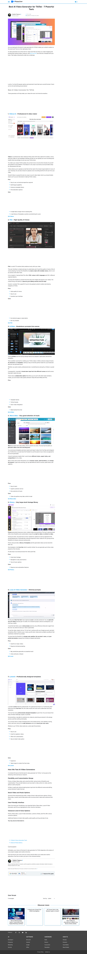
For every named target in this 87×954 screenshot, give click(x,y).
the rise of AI (33, 53)
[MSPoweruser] (17, 2)
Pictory (12, 502)
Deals (46, 939)
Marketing (10, 945)
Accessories (47, 945)
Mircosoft (28, 939)
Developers (10, 939)
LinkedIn (26, 932)
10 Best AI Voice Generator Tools (19, 840)
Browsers (65, 942)
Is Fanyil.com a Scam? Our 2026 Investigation (34, 910)
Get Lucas (10, 656)
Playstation (47, 947)
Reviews (65, 939)
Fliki (10, 220)
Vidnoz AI (12, 114)
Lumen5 (12, 676)
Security (10, 947)
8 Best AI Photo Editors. (17, 843)
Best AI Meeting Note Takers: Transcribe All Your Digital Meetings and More (16, 922)
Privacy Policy (40, 952)
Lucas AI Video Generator (18, 590)
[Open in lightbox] (31, 127)
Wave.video (14, 415)
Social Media (66, 945)
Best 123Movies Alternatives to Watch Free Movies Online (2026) (71, 922)
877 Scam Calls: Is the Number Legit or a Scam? (52, 910)
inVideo (12, 326)
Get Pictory (11, 570)
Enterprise (10, 942)
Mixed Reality (66, 947)
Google (27, 945)
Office (27, 947)
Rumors (46, 942)
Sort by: (45, 898)
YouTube (22, 932)
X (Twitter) (19, 932)
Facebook (15, 932)
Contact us (47, 952)
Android (28, 942)
